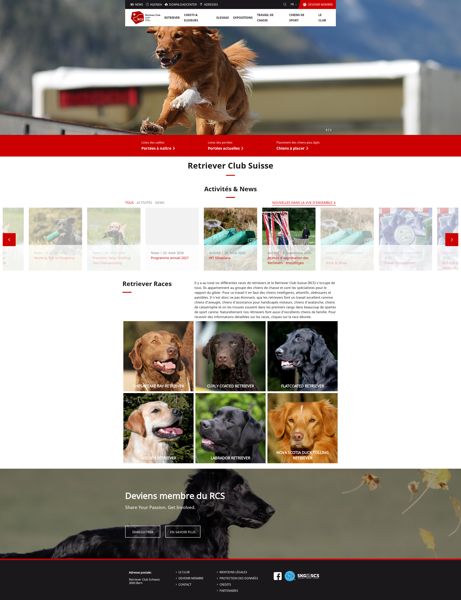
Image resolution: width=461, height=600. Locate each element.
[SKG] (308, 576)
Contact (184, 585)
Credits (225, 585)
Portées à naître (156, 148)
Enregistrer (142, 532)
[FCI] (290, 576)
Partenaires (229, 591)
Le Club (183, 572)
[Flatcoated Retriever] (302, 356)
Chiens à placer (290, 148)
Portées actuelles (224, 148)
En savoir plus (183, 532)
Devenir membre (190, 578)
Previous (9, 239)
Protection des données (239, 578)
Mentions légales (233, 572)
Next (451, 239)
